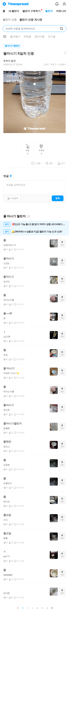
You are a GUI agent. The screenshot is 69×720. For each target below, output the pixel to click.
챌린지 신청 (10, 19)
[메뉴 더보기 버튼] (4, 36)
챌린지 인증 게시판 (30, 19)
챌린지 (49, 11)
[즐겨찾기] (29, 216)
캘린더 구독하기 (31, 11)
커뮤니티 (61, 11)
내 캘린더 (14, 11)
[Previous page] (18, 608)
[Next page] (52, 608)
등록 (57, 198)
